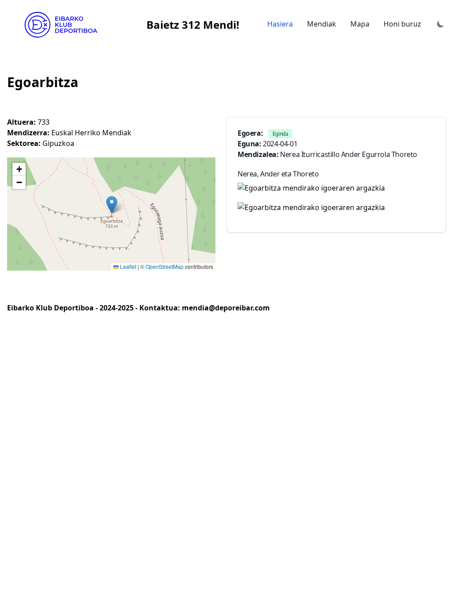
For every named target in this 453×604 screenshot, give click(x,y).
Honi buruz (402, 24)
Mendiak (321, 24)
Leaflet (127, 266)
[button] (111, 205)
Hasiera (280, 24)
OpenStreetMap (165, 266)
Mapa (359, 24)
